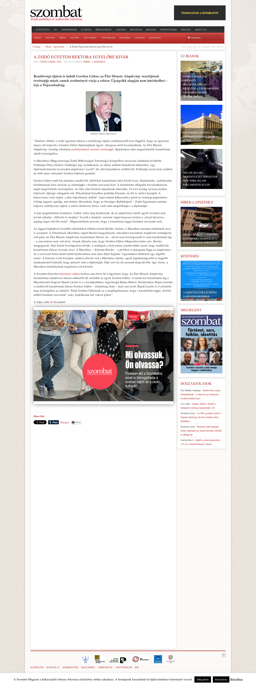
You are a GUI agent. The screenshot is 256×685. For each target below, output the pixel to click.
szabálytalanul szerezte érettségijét (92, 149)
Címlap (37, 46)
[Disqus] (103, 483)
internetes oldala (69, 274)
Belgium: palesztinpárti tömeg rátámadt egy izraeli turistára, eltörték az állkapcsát (201, 430)
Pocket (64, 422)
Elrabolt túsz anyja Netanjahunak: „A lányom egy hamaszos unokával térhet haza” (200, 394)
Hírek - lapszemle (55, 46)
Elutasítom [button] (221, 679)
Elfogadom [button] (203, 679)
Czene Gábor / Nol (51, 61)
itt (51, 302)
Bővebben (236, 679)
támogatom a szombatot (199, 13)
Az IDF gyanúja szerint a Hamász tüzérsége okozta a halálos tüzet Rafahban (201, 417)
